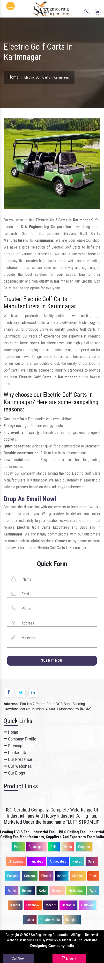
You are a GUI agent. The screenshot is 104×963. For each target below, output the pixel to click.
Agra (93, 890)
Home (13, 77)
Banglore (72, 920)
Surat (92, 861)
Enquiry (70, 958)
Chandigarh (36, 847)
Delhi (54, 847)
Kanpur (15, 905)
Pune (93, 876)
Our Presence (19, 759)
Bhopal (46, 876)
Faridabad (36, 861)
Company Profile (21, 738)
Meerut (51, 905)
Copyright (12, 935)
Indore (61, 876)
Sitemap (14, 745)
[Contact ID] (99, 11)
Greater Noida (50, 920)
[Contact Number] (89, 11)
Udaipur (57, 890)
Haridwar (87, 905)
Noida (68, 847)
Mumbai (77, 876)
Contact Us (17, 752)
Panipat (12, 876)
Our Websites (19, 766)
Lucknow (32, 905)
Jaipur (30, 920)
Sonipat (29, 876)
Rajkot (77, 861)
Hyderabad (76, 890)
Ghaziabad (16, 861)
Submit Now (52, 660)
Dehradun (68, 905)
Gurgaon (84, 847)
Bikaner (27, 890)
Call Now (18, 958)
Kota (42, 890)
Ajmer (12, 890)
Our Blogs (16, 773)
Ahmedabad (58, 861)
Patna (18, 847)
